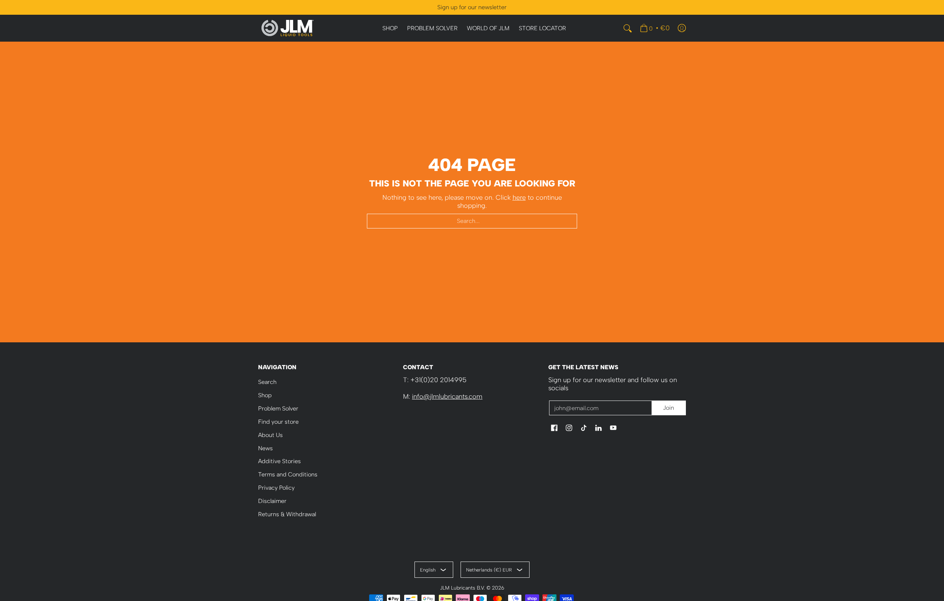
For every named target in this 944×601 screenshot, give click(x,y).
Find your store (278, 421)
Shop (265, 395)
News (265, 448)
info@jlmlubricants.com (447, 396)
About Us (270, 434)
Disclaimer (272, 500)
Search (267, 381)
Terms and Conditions (287, 474)
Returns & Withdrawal (287, 514)
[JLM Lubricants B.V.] (287, 28)
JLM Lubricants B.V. (462, 588)
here (519, 197)
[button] (554, 428)
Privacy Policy (276, 487)
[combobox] (472, 221)
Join (668, 407)
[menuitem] (390, 28)
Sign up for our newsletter (472, 7)
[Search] (628, 28)
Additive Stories (279, 461)
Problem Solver (278, 408)
